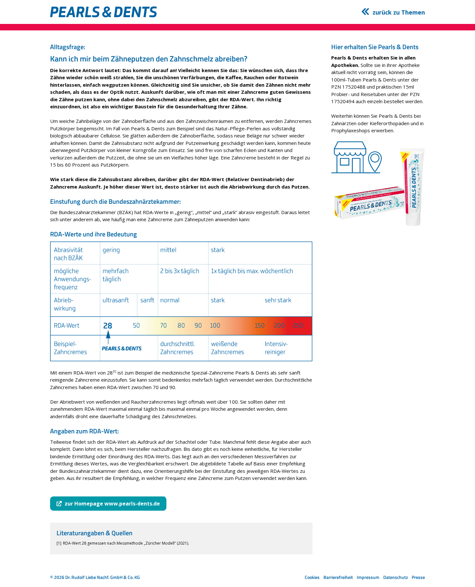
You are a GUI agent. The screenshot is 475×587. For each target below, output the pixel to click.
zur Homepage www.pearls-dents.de (112, 503)
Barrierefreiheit (338, 577)
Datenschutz (395, 577)
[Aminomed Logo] (103, 11)
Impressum (368, 577)
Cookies (312, 577)
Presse (418, 577)
